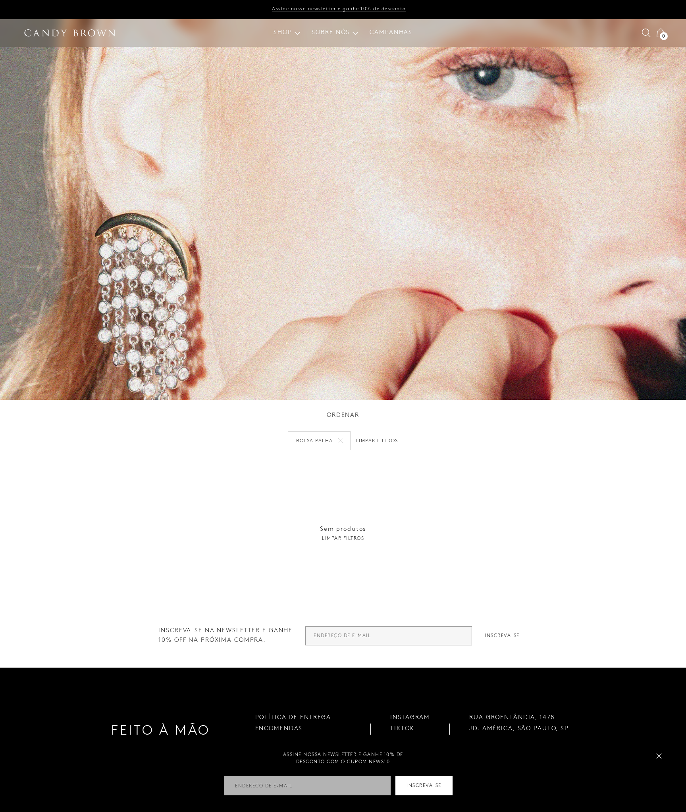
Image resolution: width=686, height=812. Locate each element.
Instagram (410, 717)
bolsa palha (314, 441)
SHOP (283, 32)
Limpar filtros (377, 441)
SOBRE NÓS (331, 32)
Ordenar (343, 415)
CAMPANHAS (391, 32)
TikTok (402, 728)
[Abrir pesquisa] (646, 33)
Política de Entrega (293, 717)
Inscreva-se (502, 635)
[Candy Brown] (70, 33)
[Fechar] (659, 756)
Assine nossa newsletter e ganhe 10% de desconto (339, 9)
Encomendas (279, 728)
